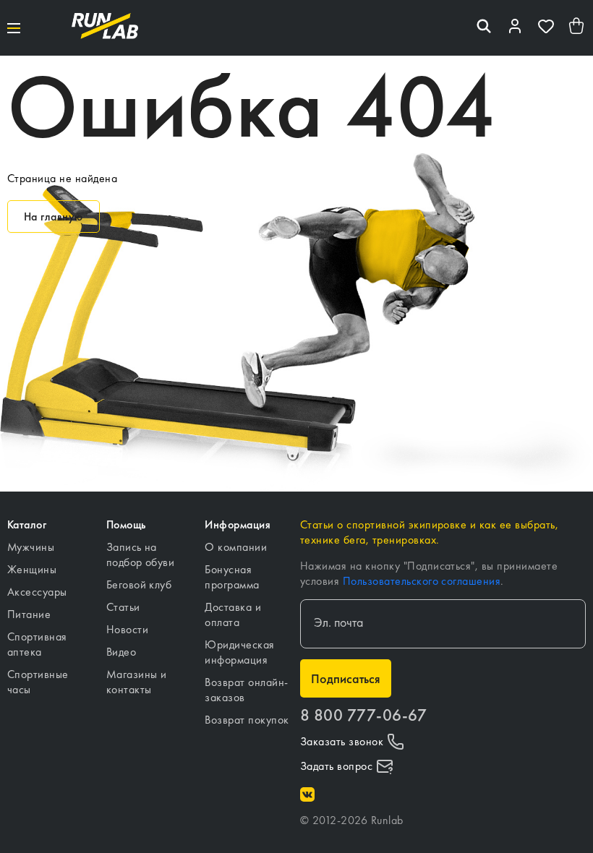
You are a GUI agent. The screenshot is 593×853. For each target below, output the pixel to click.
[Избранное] (546, 27)
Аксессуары (37, 591)
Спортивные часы (38, 681)
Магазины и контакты (136, 681)
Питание (29, 614)
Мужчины (30, 546)
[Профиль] (515, 27)
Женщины (31, 569)
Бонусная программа (232, 577)
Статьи (123, 606)
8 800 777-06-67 (363, 715)
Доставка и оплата (233, 614)
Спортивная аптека (37, 644)
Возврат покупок (247, 719)
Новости (127, 629)
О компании (236, 546)
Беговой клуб (139, 584)
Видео (121, 651)
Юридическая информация (239, 652)
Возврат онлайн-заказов (246, 689)
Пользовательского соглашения (421, 580)
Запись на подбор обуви (140, 554)
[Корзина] (577, 27)
